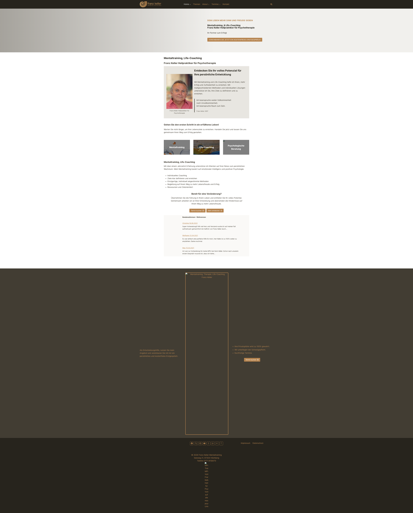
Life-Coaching (206, 147)
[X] (196, 443)
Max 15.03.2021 (188, 248)
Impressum (245, 443)
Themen (196, 4)
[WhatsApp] (213, 443)
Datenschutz (258, 443)
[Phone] (208, 443)
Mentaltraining (177, 147)
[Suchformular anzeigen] (271, 4)
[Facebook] (192, 443)
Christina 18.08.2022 (190, 223)
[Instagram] (200, 443)
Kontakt (226, 4)
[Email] (204, 443)
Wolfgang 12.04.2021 (190, 235)
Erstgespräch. (172, 356)
